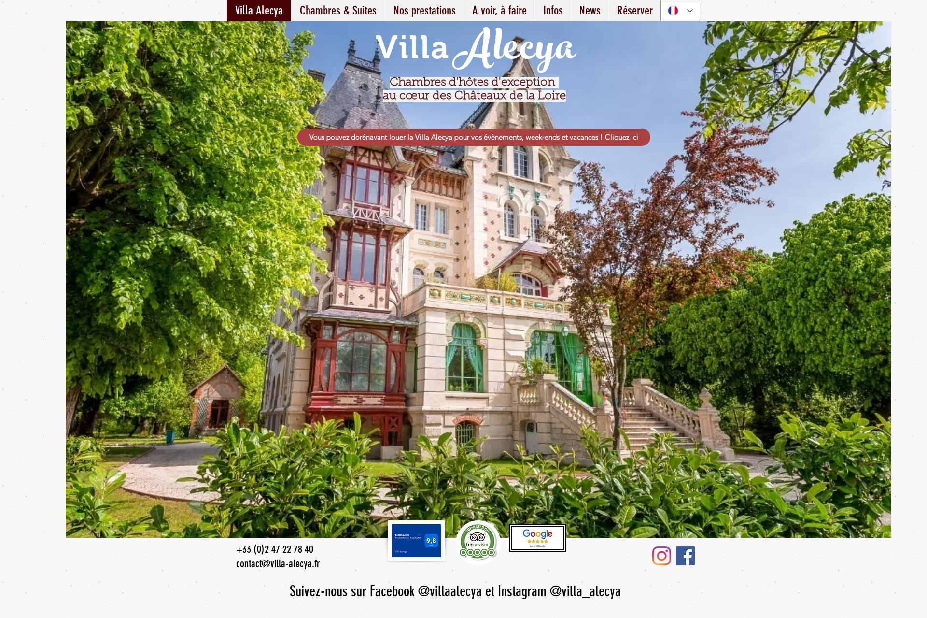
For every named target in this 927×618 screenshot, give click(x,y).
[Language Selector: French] (680, 10)
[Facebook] (685, 555)
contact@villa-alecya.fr (278, 563)
